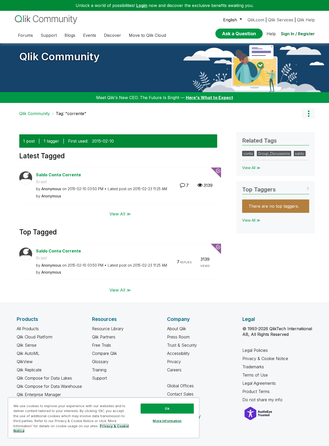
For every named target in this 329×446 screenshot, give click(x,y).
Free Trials (101, 345)
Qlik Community (59, 56)
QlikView (25, 361)
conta (248, 153)
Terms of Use (255, 375)
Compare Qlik (104, 353)
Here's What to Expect (209, 97)
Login (141, 5)
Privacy (174, 361)
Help (271, 33)
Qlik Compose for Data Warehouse (49, 386)
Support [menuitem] (49, 35)
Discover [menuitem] (112, 35)
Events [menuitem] (89, 35)
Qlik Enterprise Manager (39, 394)
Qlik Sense (26, 345)
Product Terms (256, 391)
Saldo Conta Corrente (58, 174)
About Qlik (176, 328)
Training (99, 369)
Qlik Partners (103, 336)
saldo (299, 153)
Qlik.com (256, 19)
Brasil (41, 181)
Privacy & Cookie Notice (265, 358)
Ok (167, 408)
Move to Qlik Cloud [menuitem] (147, 35)
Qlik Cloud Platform (34, 336)
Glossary (100, 361)
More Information (167, 421)
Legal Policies (255, 350)
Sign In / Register (298, 33)
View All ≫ (120, 213)
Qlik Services (280, 19)
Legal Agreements (259, 383)
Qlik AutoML (28, 353)
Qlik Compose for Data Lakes (44, 378)
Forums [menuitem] (25, 35)
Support (99, 378)
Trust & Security (182, 345)
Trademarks (253, 366)
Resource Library (108, 328)
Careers (174, 369)
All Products (28, 328)
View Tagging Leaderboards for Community (276, 187)
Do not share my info (263, 399)
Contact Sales (180, 394)
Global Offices (180, 385)
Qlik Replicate (29, 369)
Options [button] (308, 113)
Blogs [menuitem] (70, 35)
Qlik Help (306, 19)
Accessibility (178, 353)
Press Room (178, 336)
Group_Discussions (274, 153)
